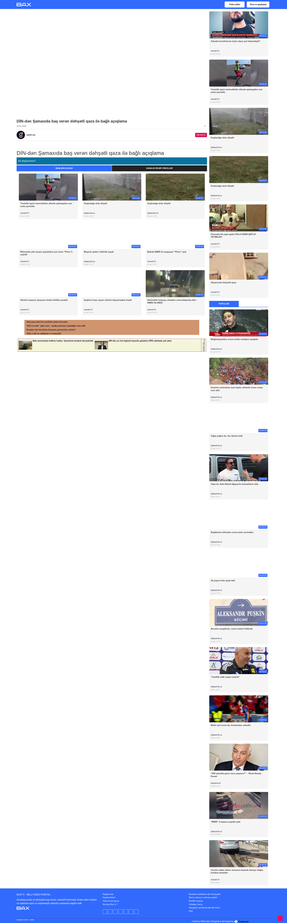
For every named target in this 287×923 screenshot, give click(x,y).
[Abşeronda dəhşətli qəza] (238, 266)
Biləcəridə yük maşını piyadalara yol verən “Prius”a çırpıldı (46, 253)
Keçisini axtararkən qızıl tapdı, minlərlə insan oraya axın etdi (237, 388)
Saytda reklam (109, 897)
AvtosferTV (24, 213)
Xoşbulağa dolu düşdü (95, 203)
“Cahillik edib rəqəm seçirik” (225, 677)
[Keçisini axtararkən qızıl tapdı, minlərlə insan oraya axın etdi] (238, 371)
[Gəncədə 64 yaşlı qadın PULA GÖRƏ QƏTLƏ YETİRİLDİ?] (238, 218)
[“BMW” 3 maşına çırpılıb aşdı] (238, 805)
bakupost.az (216, 783)
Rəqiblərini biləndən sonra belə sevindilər (232, 532)
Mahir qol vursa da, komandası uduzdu (231, 725)
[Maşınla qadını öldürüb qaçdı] (111, 235)
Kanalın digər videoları (159, 168)
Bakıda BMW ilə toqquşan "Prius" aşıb (166, 252)
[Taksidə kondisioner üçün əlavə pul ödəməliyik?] (238, 25)
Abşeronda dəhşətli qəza (223, 282)
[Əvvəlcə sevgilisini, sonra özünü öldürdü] (238, 612)
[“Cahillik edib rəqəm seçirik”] (238, 660)
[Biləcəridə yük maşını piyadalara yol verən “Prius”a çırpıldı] (48, 235)
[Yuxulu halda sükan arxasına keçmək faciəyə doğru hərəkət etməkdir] (238, 853)
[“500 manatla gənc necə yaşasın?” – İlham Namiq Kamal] (238, 757)
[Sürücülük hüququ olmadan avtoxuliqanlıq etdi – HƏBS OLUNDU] (175, 283)
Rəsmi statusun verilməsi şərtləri (203, 897)
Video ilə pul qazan (111, 901)
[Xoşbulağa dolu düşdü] (111, 187)
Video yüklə (234, 4)
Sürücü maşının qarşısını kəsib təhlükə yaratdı (44, 300)
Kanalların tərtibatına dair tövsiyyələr (204, 894)
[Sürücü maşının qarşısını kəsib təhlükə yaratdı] (48, 283)
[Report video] (205, 144)
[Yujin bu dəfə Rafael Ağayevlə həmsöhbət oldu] (238, 467)
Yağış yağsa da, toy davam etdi (226, 436)
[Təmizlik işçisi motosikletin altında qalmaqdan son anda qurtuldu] (48, 187)
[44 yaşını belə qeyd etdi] (238, 564)
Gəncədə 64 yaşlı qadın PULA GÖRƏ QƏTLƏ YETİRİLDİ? (233, 235)
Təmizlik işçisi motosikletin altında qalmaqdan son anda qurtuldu (46, 204)
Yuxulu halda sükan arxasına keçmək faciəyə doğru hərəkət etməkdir (237, 871)
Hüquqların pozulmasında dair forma (204, 908)
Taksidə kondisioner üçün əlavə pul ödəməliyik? (235, 41)
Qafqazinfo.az (89, 213)
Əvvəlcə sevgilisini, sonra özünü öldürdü (232, 629)
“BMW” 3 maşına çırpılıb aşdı (225, 822)
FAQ (191, 911)
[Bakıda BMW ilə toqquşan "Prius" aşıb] (175, 235)
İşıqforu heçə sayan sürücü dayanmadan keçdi (108, 300)
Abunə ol (201, 135)
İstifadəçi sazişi (195, 904)
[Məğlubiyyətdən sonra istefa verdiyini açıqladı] (238, 323)
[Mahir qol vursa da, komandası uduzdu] (238, 709)
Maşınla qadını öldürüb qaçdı (99, 252)
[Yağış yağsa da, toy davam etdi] (238, 419)
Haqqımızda (108, 894)
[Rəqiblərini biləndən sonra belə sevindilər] (238, 516)
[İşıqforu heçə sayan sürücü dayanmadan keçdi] (111, 283)
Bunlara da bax (64, 168)
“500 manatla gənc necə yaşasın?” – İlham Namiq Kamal (236, 774)
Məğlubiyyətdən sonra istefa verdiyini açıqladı (234, 339)
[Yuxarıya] (280, 918)
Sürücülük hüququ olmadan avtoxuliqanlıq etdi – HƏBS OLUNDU (172, 301)
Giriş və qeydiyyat (258, 4)
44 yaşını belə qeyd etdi (223, 580)
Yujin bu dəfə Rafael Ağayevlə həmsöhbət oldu (234, 484)
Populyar (224, 304)
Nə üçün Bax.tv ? (110, 904)
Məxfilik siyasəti (196, 901)
